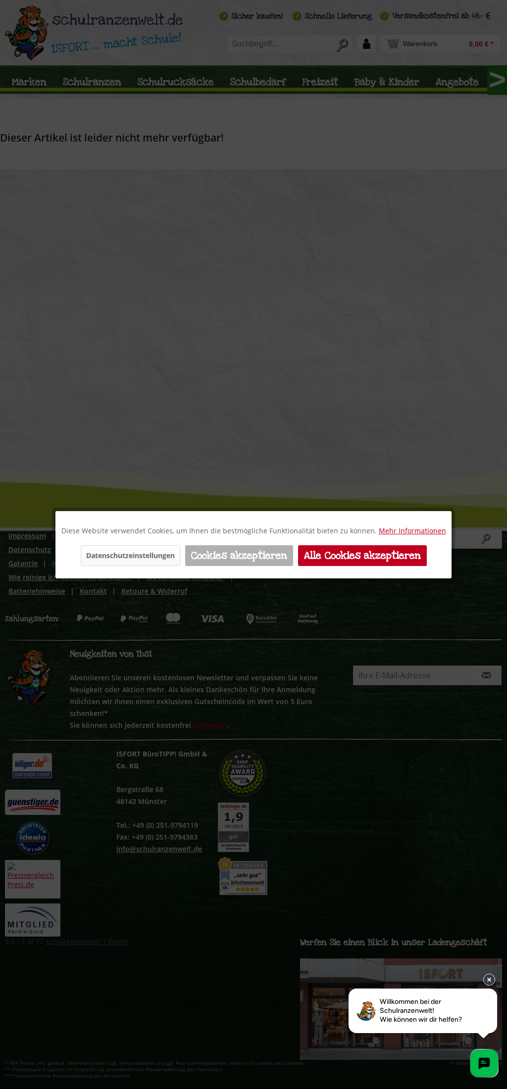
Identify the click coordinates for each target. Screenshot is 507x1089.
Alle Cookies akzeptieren (362, 555)
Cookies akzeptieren (239, 555)
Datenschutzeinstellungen (130, 555)
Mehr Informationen (412, 530)
